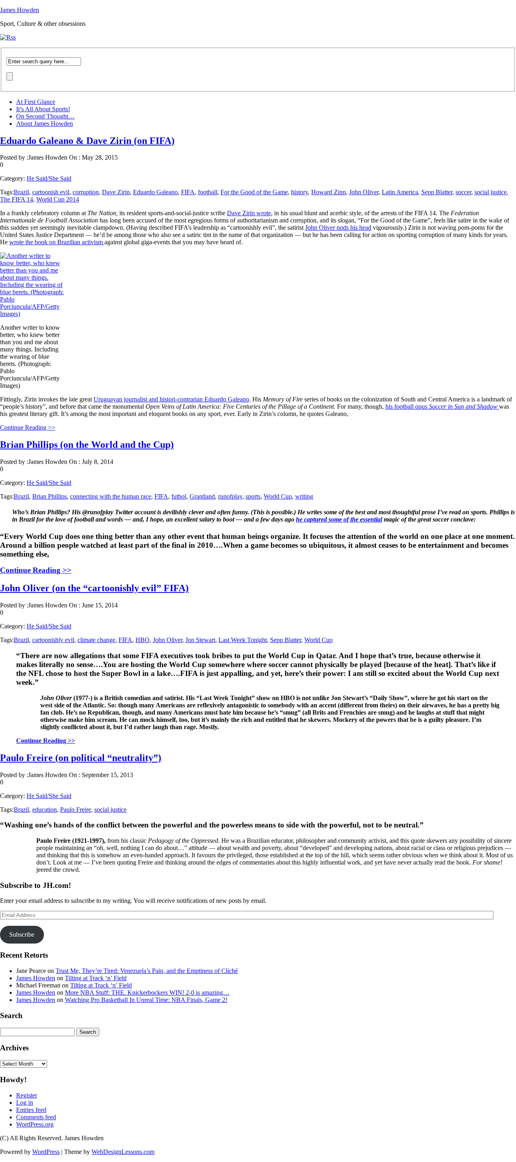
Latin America (400, 192)
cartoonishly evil (53, 639)
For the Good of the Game (254, 192)
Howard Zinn (328, 192)
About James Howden (44, 123)
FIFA (188, 192)
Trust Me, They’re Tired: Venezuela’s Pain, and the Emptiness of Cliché (147, 970)
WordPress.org (35, 1124)
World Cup (278, 496)
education (44, 809)
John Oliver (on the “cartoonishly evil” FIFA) (94, 588)
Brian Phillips (49, 496)
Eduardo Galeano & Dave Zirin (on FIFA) (87, 140)
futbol (178, 496)
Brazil (21, 192)
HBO (142, 639)
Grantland (202, 496)
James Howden (19, 9)
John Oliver (364, 192)
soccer (463, 192)
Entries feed (31, 1109)
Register (26, 1095)
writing (304, 496)
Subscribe (21, 934)
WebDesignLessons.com (123, 1151)
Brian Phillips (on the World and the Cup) (87, 444)
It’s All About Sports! (43, 109)
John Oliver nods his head (338, 227)
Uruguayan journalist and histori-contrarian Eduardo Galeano (171, 399)
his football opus (442, 406)
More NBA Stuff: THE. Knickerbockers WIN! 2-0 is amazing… (147, 992)
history (299, 192)
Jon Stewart (200, 639)
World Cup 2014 (57, 199)
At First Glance (35, 101)
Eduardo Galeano (155, 192)
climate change (96, 639)
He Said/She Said (49, 178)
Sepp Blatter (436, 192)
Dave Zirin (116, 192)
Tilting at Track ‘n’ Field (96, 978)
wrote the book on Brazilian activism (56, 242)
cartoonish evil (50, 192)
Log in (24, 1102)
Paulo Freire (75, 809)
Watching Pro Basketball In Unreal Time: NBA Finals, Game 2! (146, 999)
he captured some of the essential (339, 519)
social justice (490, 192)
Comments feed (36, 1117)
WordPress (46, 1151)
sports (253, 496)
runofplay (230, 496)
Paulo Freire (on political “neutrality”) (80, 757)
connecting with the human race (110, 496)
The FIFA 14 (16, 199)
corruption (86, 192)
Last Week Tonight (242, 639)
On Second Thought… (45, 116)
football (207, 192)
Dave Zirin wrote (249, 213)
